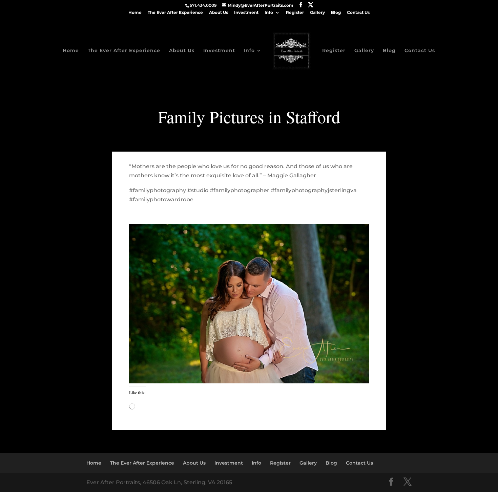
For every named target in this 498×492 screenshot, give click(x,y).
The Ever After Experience (175, 12)
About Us (218, 12)
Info (269, 12)
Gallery (317, 12)
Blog (336, 12)
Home (135, 12)
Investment (246, 12)
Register (295, 12)
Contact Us (358, 12)
